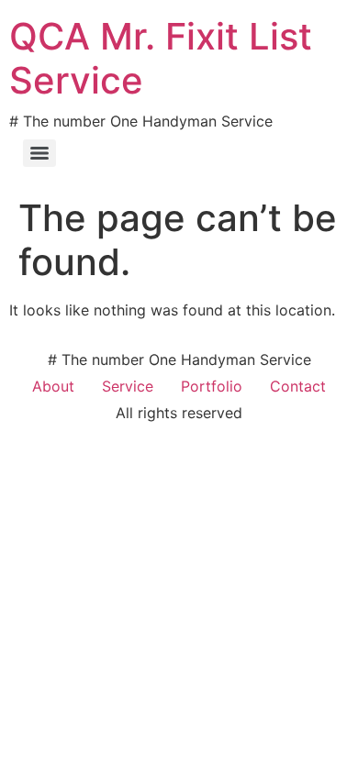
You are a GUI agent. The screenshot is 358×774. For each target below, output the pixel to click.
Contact (298, 386)
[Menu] (39, 153)
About (53, 386)
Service (127, 386)
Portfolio (211, 386)
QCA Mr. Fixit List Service (160, 58)
